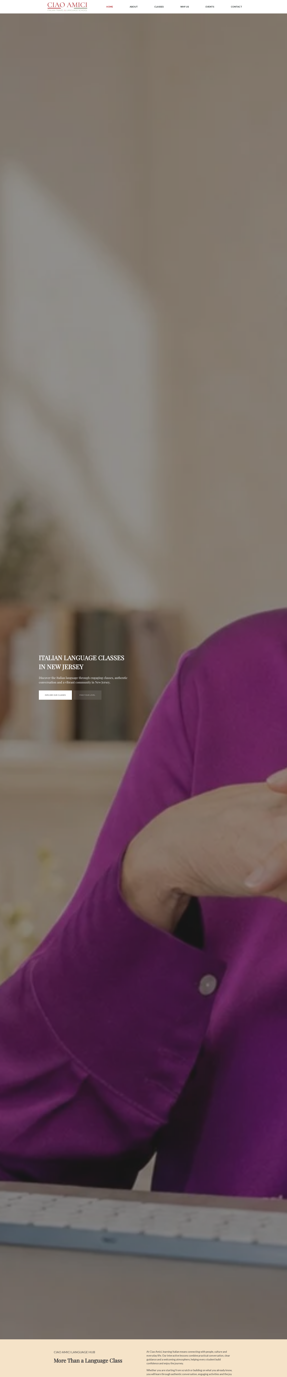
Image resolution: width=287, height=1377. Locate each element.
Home (109, 6)
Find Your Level (87, 695)
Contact (236, 6)
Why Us (184, 6)
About (134, 6)
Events (210, 6)
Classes (159, 6)
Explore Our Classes (55, 695)
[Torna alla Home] (67, 6)
